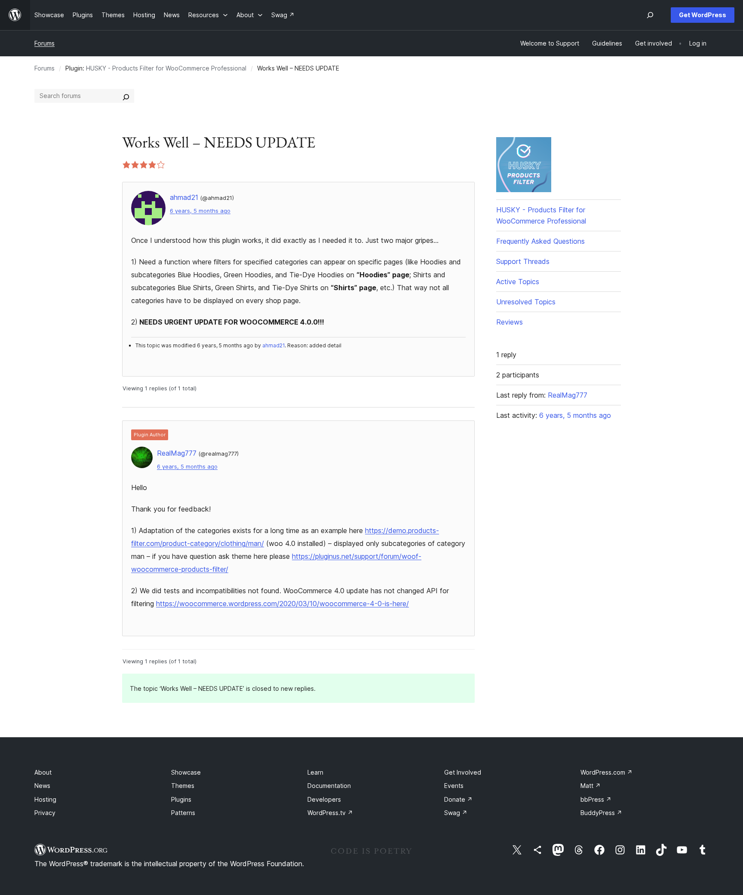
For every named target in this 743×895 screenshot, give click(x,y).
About (43, 772)
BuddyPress (601, 812)
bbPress (595, 799)
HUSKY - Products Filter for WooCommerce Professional (166, 68)
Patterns (183, 812)
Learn (315, 772)
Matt (590, 785)
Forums (44, 43)
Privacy (44, 812)
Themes (182, 785)
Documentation (329, 785)
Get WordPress (702, 14)
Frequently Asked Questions (540, 241)
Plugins (181, 799)
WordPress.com (606, 772)
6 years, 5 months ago (200, 211)
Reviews (509, 322)
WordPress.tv (330, 812)
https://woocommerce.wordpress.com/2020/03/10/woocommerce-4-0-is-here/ (282, 603)
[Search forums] (126, 96)
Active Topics (517, 281)
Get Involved (462, 772)
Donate (458, 799)
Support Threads (523, 261)
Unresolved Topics (526, 301)
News (42, 785)
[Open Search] (650, 15)
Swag (455, 812)
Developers (324, 799)
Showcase (186, 772)
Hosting (45, 799)
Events (454, 785)
